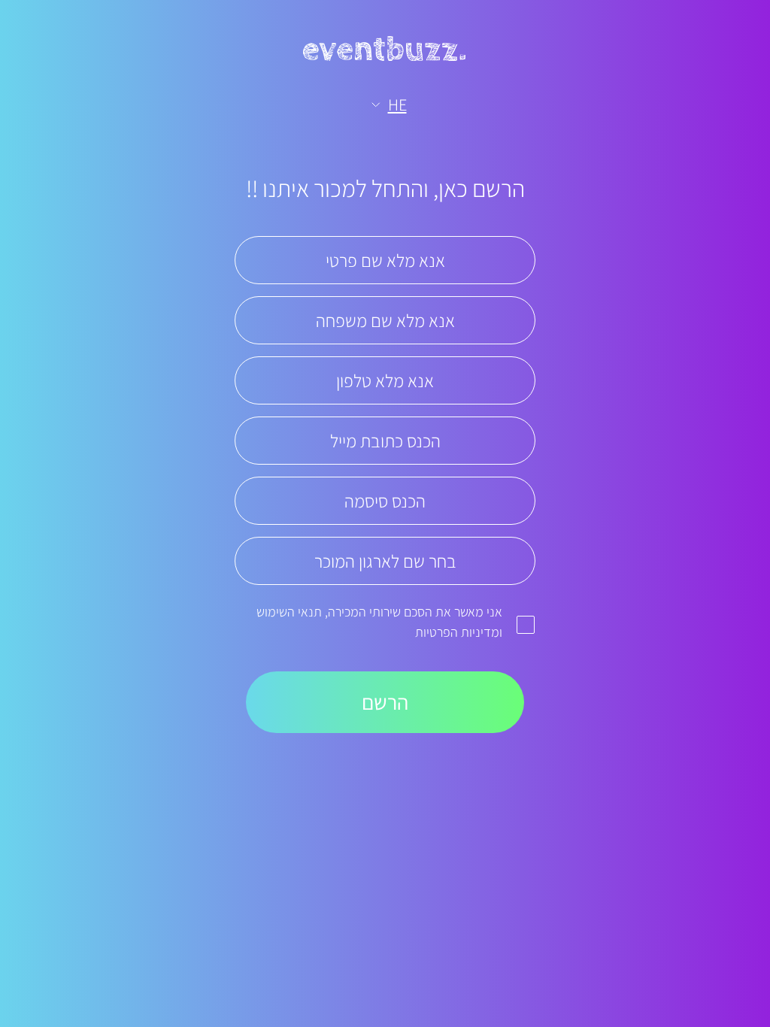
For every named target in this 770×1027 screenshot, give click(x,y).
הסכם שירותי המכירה (380, 611)
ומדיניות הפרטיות (458, 632)
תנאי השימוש (289, 611)
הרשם (385, 702)
